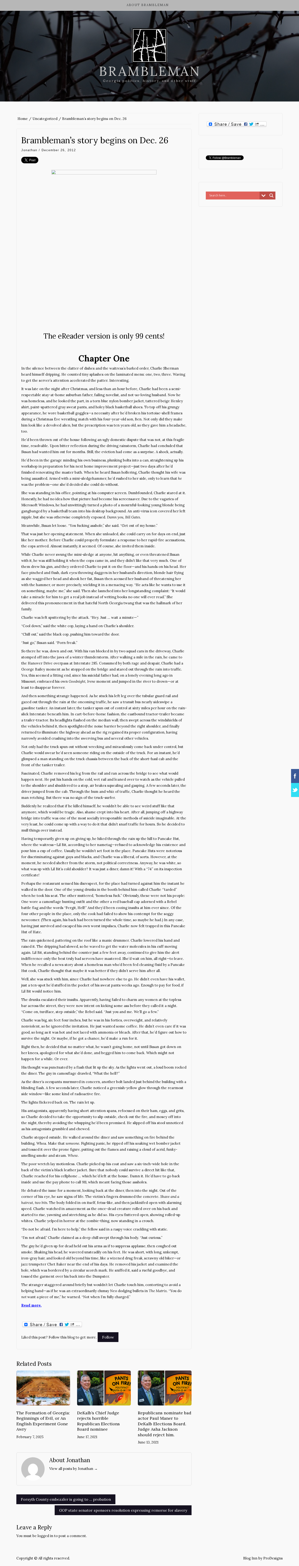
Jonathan (29, 150)
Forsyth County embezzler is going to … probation (66, 1499)
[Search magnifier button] (271, 195)
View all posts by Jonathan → (73, 1468)
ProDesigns (273, 1558)
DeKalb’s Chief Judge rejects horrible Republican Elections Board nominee (98, 1421)
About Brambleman (148, 5)
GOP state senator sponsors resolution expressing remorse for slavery (123, 1510)
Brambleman (149, 71)
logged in (45, 1536)
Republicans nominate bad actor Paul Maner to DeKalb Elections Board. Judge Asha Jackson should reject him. (164, 1423)
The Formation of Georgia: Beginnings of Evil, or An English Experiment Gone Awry (43, 1421)
